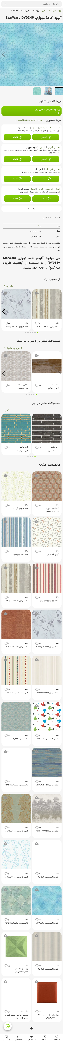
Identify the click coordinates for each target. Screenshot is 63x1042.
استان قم (55, 169)
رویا (39, 226)
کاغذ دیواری (46, 10)
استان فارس (54, 147)
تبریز (33, 189)
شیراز (43, 147)
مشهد (34, 127)
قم (46, 169)
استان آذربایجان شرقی (49, 189)
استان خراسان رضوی (49, 127)
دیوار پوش (57, 10)
